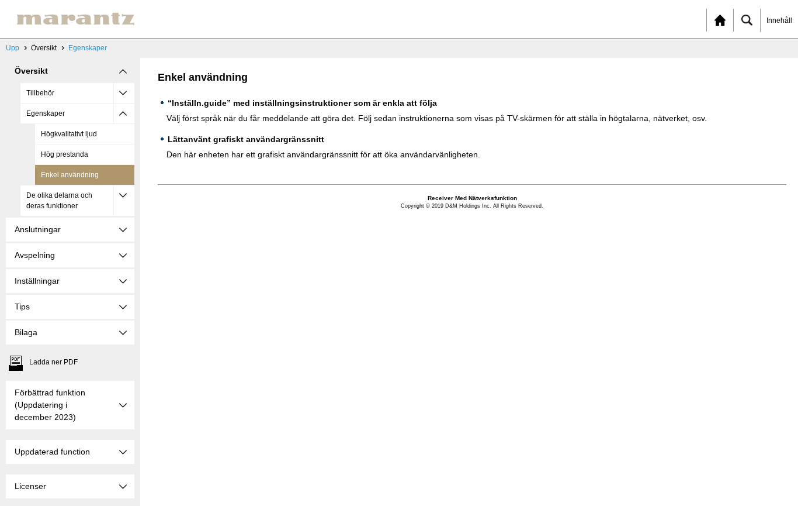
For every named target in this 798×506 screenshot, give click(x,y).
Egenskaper (87, 48)
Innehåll (779, 20)
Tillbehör (40, 93)
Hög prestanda (64, 154)
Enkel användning (70, 175)
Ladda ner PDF (53, 362)
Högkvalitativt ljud (69, 134)
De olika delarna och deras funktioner (59, 200)
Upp (12, 48)
